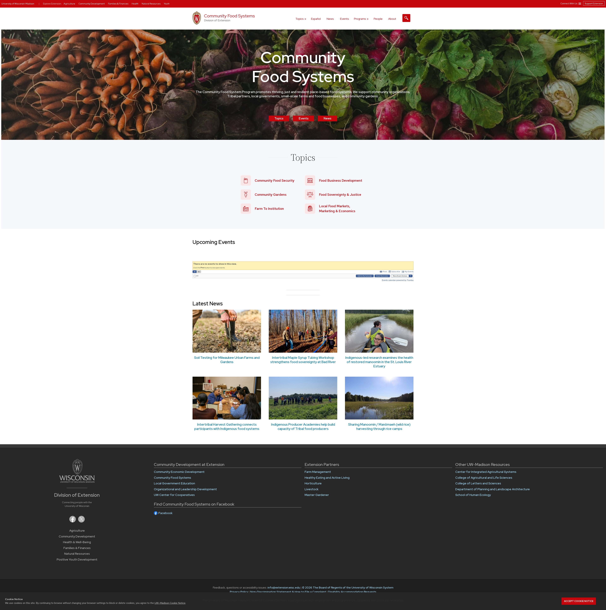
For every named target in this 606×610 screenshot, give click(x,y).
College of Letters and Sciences (478, 483)
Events (344, 19)
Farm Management (318, 472)
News (330, 19)
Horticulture (313, 483)
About (392, 19)
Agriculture (77, 531)
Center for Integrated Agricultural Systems (485, 472)
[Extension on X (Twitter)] (81, 521)
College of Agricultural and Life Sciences (483, 478)
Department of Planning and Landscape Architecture (492, 489)
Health (135, 3)
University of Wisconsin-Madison (17, 3)
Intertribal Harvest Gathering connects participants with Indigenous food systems (226, 426)
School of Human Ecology (473, 495)
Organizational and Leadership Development (185, 489)
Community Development (77, 536)
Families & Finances (77, 548)
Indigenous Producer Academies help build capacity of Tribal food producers (303, 426)
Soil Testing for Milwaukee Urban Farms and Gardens (227, 359)
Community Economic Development (179, 472)
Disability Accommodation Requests (352, 592)
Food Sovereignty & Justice (340, 194)
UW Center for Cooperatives (174, 495)
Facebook (165, 513)
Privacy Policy (239, 592)
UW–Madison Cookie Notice (169, 603)
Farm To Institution (269, 208)
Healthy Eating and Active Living (327, 478)
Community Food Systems (229, 16)
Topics (278, 118)
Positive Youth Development (77, 559)
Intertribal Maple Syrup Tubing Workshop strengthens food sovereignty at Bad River (303, 359)
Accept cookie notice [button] (578, 601)
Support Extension (594, 3)
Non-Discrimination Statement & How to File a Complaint (288, 592)
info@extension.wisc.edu (283, 587)
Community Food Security (274, 180)
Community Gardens (270, 194)
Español (316, 19)
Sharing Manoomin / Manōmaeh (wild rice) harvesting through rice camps (379, 426)
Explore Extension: (52, 3)
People (378, 19)
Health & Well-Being (77, 542)
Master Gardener (317, 495)
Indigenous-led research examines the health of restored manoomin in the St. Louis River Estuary (379, 361)
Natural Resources (77, 554)
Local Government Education (174, 483)
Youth (166, 3)
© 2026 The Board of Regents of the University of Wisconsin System (347, 587)
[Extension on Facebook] (73, 521)
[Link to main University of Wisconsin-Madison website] (77, 482)
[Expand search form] (406, 18)
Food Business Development (340, 180)
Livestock (311, 489)
